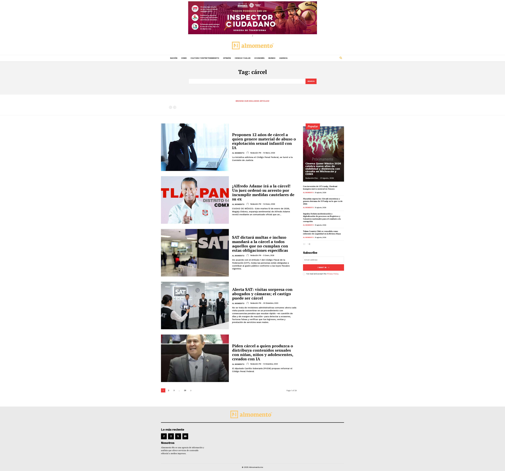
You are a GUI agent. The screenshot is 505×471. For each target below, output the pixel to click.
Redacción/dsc (311, 178)
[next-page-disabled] (174, 107)
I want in (322, 267)
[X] (178, 436)
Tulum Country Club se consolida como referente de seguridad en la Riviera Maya (322, 232)
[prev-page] (170, 107)
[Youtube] (185, 436)
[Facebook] (164, 436)
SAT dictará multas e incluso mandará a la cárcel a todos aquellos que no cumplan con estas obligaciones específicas (260, 244)
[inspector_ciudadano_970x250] (252, 17)
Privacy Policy (332, 274)
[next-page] (191, 390)
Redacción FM (255, 153)
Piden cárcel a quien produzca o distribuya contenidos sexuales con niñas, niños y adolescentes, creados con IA (262, 352)
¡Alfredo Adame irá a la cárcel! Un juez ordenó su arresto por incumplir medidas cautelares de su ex (263, 192)
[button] (323, 58)
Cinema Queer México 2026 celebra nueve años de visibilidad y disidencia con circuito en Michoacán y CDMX (323, 169)
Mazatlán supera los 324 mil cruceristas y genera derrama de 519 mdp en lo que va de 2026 (322, 201)
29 (185, 390)
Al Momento (238, 153)
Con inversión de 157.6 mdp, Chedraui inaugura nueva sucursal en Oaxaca (320, 187)
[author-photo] (248, 152)
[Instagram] (171, 436)
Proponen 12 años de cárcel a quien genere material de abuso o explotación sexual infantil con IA (264, 141)
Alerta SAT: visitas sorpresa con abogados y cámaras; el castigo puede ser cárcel (262, 294)
